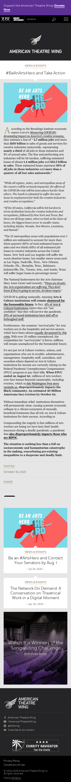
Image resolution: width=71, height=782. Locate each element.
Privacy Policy (12, 760)
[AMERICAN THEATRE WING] (35, 44)
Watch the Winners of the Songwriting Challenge (35, 648)
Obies (18, 19)
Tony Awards (6, 19)
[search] (54, 19)
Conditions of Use (14, 764)
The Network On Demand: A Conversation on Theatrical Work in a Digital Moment (35, 593)
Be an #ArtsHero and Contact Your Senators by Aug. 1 (35, 560)
